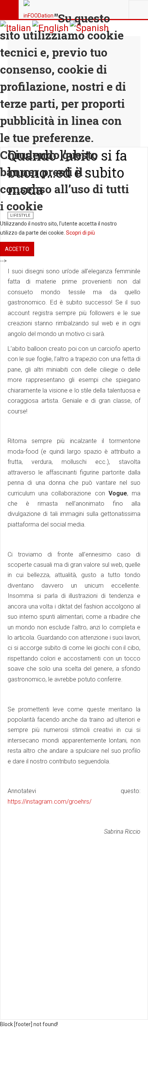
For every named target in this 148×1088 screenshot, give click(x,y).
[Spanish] (89, 27)
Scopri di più (80, 233)
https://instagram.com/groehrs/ (49, 801)
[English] (50, 27)
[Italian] (15, 27)
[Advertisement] (74, 915)
